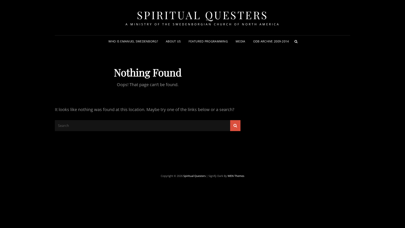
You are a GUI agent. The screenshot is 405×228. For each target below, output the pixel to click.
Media (240, 41)
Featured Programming (208, 41)
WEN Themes (236, 176)
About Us (173, 41)
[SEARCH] (296, 41)
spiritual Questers (202, 15)
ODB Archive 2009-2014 (271, 41)
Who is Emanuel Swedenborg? (133, 41)
